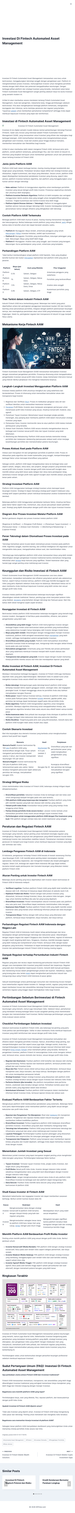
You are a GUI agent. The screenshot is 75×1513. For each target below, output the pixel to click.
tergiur (17, 1226)
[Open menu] (71, 3)
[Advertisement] (18, 21)
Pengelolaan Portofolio (56, 1440)
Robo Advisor (7, 1444)
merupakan (28, 258)
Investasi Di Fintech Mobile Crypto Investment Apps (59, 1455)
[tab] (33, 1493)
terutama (17, 600)
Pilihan (18, 233)
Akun (27, 402)
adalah (13, 111)
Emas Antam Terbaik (19, 1050)
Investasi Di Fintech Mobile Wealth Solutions (15, 1455)
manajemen (54, 635)
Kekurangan (10, 233)
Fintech (29, 1440)
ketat (28, 973)
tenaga (18, 560)
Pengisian (9, 407)
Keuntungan (42, 748)
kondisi (40, 698)
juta (7, 748)
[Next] (69, 1483)
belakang (53, 1115)
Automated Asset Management (13, 1440)
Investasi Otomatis (40, 1440)
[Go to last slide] (6, 1483)
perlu (64, 222)
